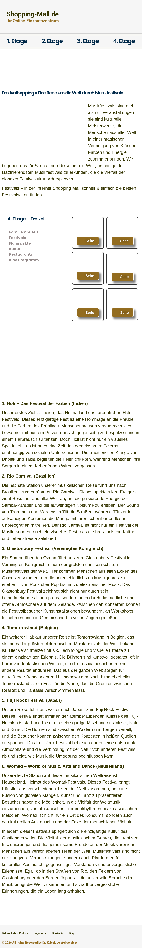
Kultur (15, 248)
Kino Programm (24, 259)
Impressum (40, 933)
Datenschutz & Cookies (15, 933)
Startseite (57, 933)
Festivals (17, 237)
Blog (71, 933)
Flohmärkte (20, 243)
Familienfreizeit (23, 232)
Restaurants (21, 254)
